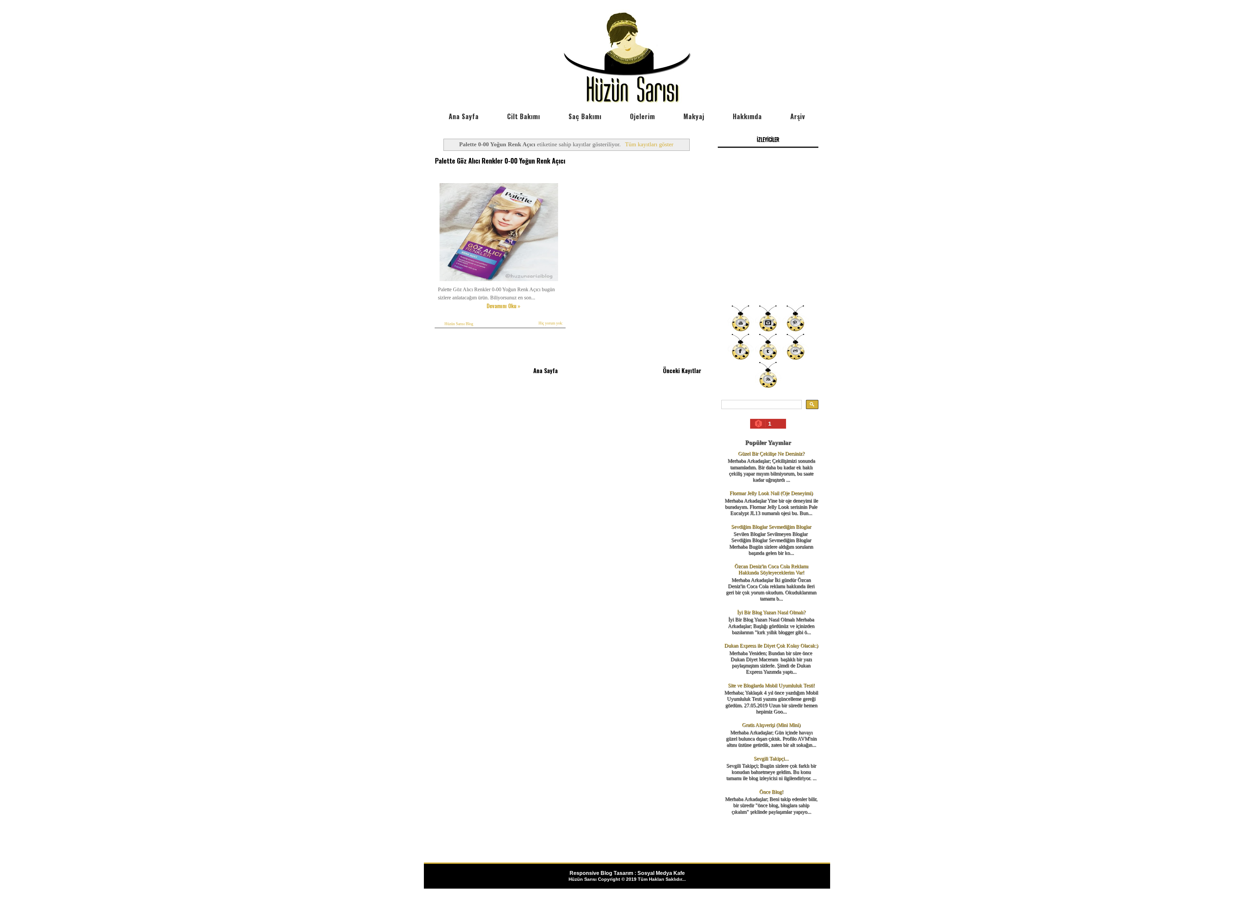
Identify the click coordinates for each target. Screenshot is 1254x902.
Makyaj (693, 116)
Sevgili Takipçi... (771, 758)
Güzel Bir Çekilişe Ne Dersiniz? (771, 453)
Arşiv (797, 116)
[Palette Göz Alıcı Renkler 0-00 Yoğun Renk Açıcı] (499, 281)
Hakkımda (747, 116)
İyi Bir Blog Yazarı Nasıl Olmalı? (771, 612)
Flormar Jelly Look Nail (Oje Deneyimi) (771, 493)
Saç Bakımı (585, 116)
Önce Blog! (771, 792)
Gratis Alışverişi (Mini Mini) (771, 725)
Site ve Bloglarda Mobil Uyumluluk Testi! (771, 685)
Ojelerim (642, 116)
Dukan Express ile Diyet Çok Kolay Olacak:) (771, 645)
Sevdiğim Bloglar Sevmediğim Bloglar (771, 527)
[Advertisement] (768, 254)
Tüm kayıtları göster (649, 144)
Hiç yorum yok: (551, 323)
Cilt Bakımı (523, 116)
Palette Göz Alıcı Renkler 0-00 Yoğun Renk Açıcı (500, 161)
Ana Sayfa (464, 116)
